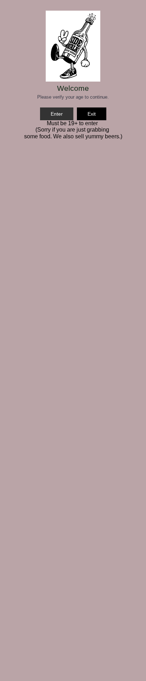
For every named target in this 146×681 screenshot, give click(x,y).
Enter (57, 114)
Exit (92, 114)
